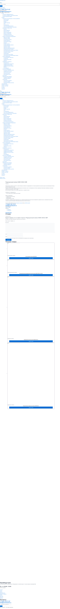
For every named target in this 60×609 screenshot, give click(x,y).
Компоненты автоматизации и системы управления (11, 18)
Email (6, 236)
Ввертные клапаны (7, 37)
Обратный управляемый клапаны (9, 134)
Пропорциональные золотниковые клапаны (11, 50)
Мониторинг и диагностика (7, 114)
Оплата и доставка (5, 85)
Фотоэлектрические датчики (8, 35)
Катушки (5, 42)
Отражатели (6, 58)
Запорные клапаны (7, 38)
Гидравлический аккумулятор (9, 63)
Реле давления (6, 154)
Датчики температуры (7, 33)
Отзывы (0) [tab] (9, 210)
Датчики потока (6, 31)
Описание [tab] (9, 209)
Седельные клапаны (7, 52)
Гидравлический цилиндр (8, 64)
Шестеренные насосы (7, 74)
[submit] (1, 606)
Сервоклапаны (6, 53)
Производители (4, 83)
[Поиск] (1, 6)
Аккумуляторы (6, 62)
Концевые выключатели (8, 34)
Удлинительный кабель (7, 59)
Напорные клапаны (7, 132)
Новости (3, 175)
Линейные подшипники (7, 77)
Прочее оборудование (6, 56)
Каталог (3, 17)
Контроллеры (6, 20)
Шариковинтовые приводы (7, 76)
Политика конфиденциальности (8, 14)
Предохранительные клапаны (8, 135)
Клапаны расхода (7, 43)
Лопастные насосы (7, 73)
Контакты (3, 174)
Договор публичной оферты (7, 16)
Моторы (5, 153)
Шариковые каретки (7, 78)
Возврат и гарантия (5, 84)
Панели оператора (7, 22)
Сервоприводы (6, 111)
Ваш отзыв (7, 222)
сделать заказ (31, 258)
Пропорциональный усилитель (9, 82)
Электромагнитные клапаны (8, 54)
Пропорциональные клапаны (8, 51)
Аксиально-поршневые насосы (9, 70)
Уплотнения (5, 75)
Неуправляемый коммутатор (8, 57)
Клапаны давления (7, 40)
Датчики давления (7, 30)
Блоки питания (6, 19)
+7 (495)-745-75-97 (5, 9)
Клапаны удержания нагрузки (9, 44)
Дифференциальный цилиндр (8, 152)
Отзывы (3, 173)
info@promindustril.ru (5, 11)
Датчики (5, 29)
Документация (9, 212)
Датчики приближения (7, 32)
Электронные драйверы (8, 80)
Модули (5, 21)
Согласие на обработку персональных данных (10, 15)
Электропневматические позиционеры (10, 113)
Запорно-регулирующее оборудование (9, 36)
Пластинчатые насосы (7, 72)
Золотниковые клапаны (8, 39)
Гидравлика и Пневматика (7, 61)
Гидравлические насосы (8, 71)
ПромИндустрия (2, 0)
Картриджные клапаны (7, 41)
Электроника (5, 79)
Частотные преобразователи (8, 112)
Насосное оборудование (7, 155)
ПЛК (4, 23)
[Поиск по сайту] (30, 4)
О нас (3, 13)
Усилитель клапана (7, 81)
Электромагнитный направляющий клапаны (11, 55)
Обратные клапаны (7, 133)
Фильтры (5, 60)
